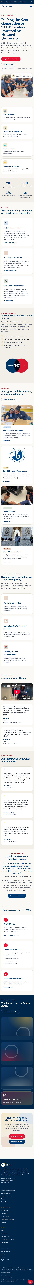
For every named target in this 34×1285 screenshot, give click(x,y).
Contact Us (4, 1201)
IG (2, 1276)
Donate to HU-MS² (17, 1141)
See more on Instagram (11, 1011)
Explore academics (9, 242)
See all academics (9, 399)
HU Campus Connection (8, 1190)
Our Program (4, 1210)
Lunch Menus (5, 1242)
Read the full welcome (17, 896)
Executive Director (6, 1193)
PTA (2, 1230)
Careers (3, 1222)
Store (2, 1254)
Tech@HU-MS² (5, 1213)
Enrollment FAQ (8, 987)
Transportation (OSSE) (7, 1239)
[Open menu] (31, 6)
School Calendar (5, 1251)
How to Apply (5, 1216)
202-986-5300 (5, 1182)
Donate (3, 1257)
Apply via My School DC (11, 59)
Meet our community (10, 270)
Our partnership (8, 300)
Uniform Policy (5, 1236)
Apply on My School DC (10, 935)
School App (4, 1233)
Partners (3, 1199)
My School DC (5, 1260)
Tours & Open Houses (7, 1219)
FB (6, 1276)
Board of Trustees (6, 1196)
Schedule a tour (8, 64)
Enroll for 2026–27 (17, 1136)
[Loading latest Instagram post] (17, 1028)
